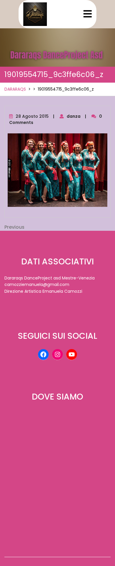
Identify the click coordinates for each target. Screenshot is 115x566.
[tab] (87, 14)
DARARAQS (15, 89)
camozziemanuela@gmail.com (36, 284)
